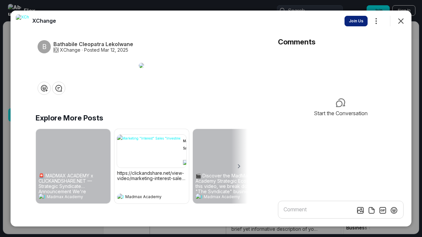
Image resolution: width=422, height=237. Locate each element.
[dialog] (211, 118)
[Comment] (58, 88)
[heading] (66, 197)
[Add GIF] (382, 210)
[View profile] (42, 197)
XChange (70, 50)
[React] (44, 88)
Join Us (356, 20)
